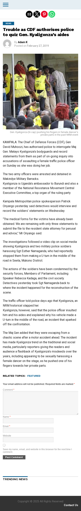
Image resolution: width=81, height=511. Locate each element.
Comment (8, 389)
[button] (5, 5)
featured (33, 376)
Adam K (23, 42)
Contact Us (71, 505)
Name (7, 416)
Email (6, 426)
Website (7, 435)
